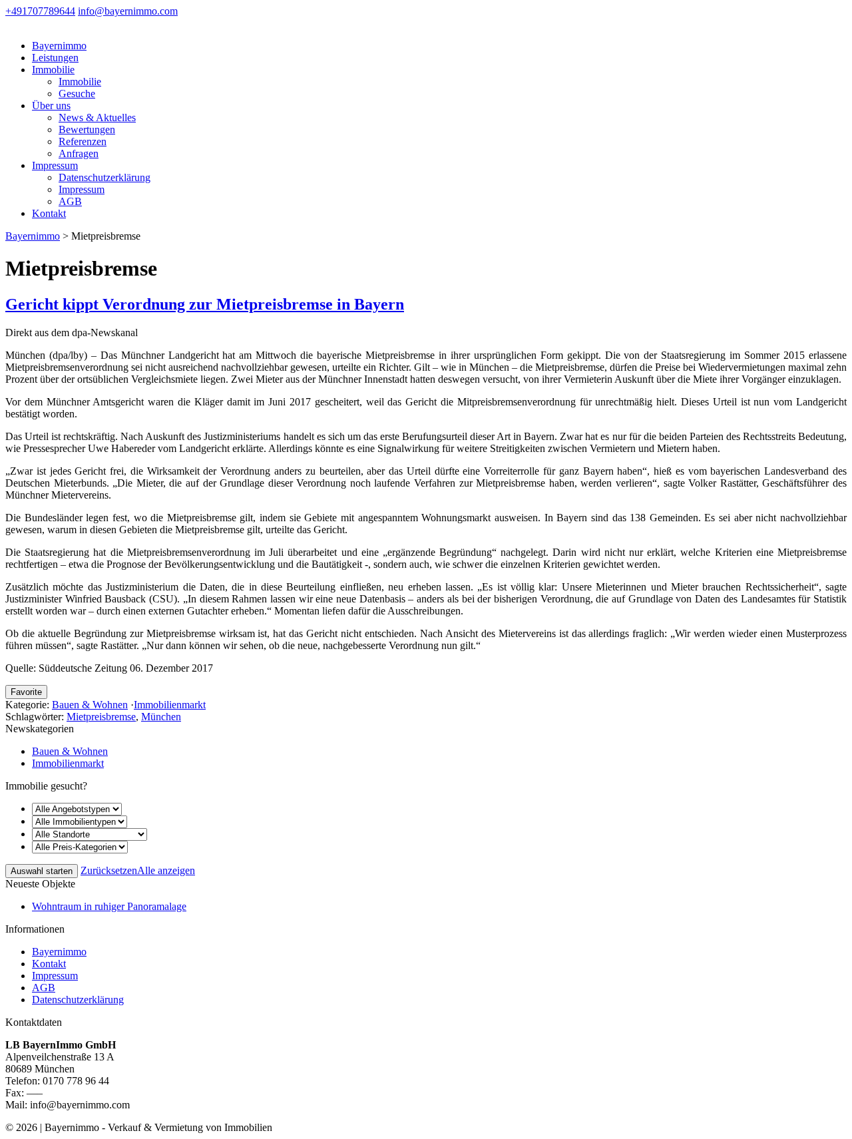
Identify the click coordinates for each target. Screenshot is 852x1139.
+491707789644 (40, 11)
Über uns (51, 105)
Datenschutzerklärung (104, 177)
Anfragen (79, 153)
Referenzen (82, 141)
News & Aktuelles (97, 117)
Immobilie (53, 69)
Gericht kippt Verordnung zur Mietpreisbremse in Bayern (204, 304)
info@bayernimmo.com (128, 11)
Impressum (55, 165)
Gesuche (77, 93)
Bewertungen (87, 129)
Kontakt (49, 213)
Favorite (26, 692)
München (161, 716)
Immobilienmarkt (170, 704)
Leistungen (55, 57)
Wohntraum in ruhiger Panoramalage (109, 906)
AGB (70, 201)
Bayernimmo (59, 45)
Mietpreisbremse (101, 716)
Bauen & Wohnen (90, 704)
